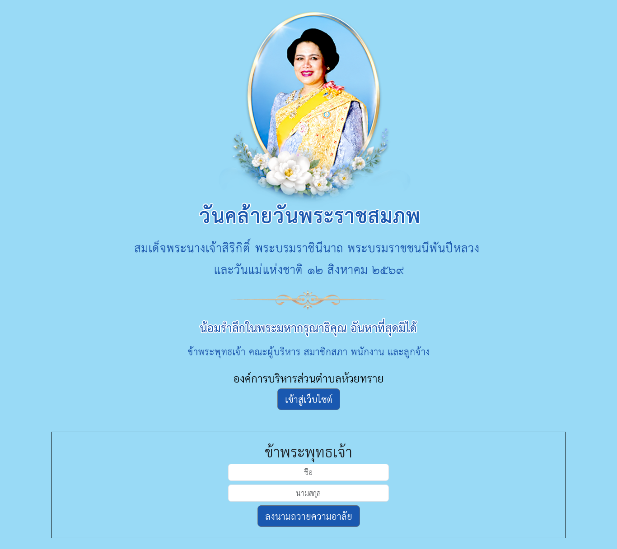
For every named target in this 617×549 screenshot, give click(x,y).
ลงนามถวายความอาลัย (308, 516)
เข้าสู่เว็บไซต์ (308, 399)
